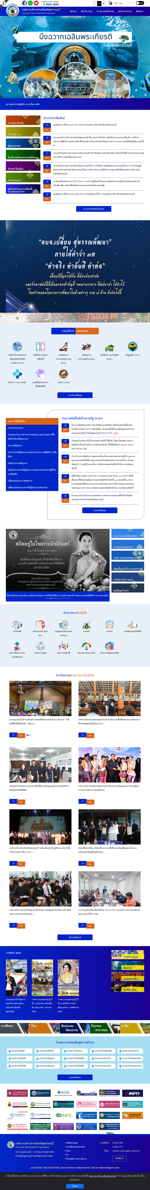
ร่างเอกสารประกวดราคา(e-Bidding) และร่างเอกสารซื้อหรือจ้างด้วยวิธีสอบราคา (31, 437)
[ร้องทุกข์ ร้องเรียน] (23, 166)
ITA (67, 1155)
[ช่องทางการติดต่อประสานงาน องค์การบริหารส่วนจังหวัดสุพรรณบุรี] (58, 565)
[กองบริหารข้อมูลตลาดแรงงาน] (17, 1093)
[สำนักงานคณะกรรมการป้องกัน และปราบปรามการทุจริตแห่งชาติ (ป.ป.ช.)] (17, 1104)
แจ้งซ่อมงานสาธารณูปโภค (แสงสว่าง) (63, 359)
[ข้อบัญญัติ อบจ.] (23, 132)
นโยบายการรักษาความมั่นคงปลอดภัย (75, 1168)
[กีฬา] (49, 1028)
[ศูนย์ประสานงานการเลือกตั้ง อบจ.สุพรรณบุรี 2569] (23, 189)
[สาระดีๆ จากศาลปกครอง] (86, 1093)
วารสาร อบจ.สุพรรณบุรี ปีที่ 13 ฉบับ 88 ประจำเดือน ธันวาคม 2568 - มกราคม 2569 (42, 1006)
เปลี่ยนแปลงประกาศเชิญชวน (20, 481)
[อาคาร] (75, 57)
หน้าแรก (73, 11)
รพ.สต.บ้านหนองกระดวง (132, 1058)
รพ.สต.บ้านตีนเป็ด (46, 1051)
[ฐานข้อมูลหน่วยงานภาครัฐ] (132, 1093)
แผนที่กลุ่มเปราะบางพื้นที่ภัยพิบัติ (40, 384)
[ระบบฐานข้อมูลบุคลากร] (127, 544)
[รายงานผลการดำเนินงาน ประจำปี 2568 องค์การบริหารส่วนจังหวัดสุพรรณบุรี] (16, 978)
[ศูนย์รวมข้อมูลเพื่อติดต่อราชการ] (63, 1115)
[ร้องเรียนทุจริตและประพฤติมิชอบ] (23, 154)
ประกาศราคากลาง (15, 428)
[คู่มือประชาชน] (23, 143)
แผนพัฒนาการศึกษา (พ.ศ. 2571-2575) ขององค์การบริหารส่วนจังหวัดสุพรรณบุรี (85, 125)
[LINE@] (30, 3)
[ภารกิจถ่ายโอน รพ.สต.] (127, 577)
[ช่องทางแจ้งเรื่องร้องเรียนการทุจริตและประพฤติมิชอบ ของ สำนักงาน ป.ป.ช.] (63, 1126)
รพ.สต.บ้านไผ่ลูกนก (74, 1051)
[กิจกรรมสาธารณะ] (109, 1028)
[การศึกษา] (19, 1028)
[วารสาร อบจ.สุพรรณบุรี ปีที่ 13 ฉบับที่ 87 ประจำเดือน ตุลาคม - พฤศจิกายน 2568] (68, 978)
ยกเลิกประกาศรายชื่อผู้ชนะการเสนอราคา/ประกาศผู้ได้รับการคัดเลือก (32, 472)
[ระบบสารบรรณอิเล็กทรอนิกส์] (127, 533)
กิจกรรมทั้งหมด (75, 937)
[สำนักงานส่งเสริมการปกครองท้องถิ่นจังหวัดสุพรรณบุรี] (109, 1115)
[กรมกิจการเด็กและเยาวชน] (109, 1104)
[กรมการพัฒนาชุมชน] (132, 1104)
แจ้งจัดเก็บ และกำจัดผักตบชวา (109, 357)
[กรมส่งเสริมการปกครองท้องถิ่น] (40, 1104)
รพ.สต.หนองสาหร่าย (130, 1051)
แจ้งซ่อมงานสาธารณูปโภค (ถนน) (86, 357)
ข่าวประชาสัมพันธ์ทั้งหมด (94, 209)
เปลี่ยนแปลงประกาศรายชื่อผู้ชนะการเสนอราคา (27, 488)
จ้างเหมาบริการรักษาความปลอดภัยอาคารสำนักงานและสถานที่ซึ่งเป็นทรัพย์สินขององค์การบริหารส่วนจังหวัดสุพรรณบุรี (101, 498)
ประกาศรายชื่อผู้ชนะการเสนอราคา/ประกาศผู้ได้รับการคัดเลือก (32, 454)
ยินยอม (75, 1186)
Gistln (68, 1151)
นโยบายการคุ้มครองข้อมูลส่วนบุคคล (105, 1168)
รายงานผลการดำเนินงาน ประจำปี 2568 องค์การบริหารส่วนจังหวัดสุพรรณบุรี (15, 1006)
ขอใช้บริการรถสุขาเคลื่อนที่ (40, 357)
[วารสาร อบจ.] (127, 955)
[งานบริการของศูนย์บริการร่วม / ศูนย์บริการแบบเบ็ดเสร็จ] (40, 1126)
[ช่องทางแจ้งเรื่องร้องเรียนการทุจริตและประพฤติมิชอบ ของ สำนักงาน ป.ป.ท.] (86, 1126)
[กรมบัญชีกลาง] (17, 1115)
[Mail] (36, 3)
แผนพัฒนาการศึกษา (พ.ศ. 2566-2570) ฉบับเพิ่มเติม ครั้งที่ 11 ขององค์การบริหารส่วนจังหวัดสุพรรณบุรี (94, 194)
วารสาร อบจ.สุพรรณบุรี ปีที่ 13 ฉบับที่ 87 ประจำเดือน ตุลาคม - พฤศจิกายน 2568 (68, 1006)
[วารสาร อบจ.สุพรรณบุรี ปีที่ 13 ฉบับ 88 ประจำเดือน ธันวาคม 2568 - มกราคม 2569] (42, 978)
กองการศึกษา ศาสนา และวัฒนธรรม (17, 655)
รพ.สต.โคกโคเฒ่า (18, 1051)
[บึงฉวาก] (127, 966)
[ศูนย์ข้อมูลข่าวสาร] (127, 588)
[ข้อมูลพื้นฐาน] (127, 566)
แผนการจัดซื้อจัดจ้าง (16, 421)
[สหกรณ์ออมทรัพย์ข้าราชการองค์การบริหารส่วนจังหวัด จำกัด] (17, 1126)
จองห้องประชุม (72, 1143)
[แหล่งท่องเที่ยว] (127, 976)
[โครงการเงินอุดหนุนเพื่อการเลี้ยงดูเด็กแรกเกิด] (86, 1104)
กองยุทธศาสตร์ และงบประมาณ (63, 633)
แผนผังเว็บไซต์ (36, 1168)
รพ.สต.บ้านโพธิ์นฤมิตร (103, 1051)
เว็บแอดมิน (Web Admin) (76, 1159)
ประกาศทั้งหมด (100, 511)
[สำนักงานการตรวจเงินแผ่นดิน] (63, 1104)
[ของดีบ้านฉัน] (127, 987)
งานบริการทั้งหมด (75, 395)
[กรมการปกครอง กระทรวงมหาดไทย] (109, 1093)
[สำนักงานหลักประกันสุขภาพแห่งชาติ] (63, 1093)
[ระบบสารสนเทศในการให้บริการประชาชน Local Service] (109, 1126)
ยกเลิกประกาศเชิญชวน (17, 463)
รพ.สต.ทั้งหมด (75, 1078)
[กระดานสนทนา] (23, 177)
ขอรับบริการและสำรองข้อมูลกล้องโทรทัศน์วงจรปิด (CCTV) (17, 359)
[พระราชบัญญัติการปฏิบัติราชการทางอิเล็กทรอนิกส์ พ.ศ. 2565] (86, 1115)
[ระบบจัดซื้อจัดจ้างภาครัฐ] (40, 1115)
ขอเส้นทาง (119, 1158)
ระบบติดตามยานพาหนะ (75, 1147)
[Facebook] (24, 3)
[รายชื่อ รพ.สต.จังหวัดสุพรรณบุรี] (127, 555)
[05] (75, 266)
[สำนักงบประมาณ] (40, 1093)
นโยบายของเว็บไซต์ (51, 1168)
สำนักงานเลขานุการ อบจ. (40, 633)
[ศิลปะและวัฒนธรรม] (79, 1028)
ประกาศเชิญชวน (15, 446)
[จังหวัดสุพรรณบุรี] (132, 1115)
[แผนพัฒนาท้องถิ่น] (23, 120)
